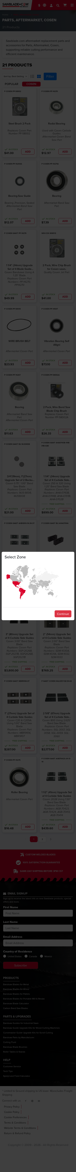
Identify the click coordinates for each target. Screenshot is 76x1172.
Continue (63, 614)
